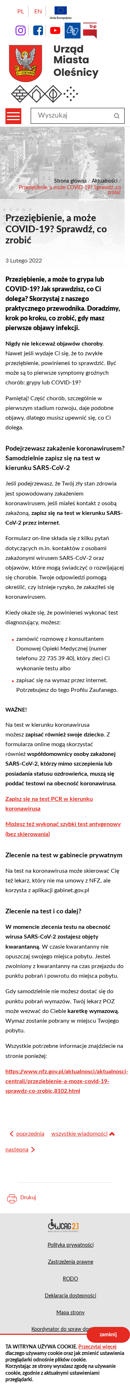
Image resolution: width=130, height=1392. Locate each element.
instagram (21, 30)
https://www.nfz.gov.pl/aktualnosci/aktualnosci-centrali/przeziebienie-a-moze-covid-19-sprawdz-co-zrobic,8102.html (66, 1081)
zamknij (108, 1334)
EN (38, 11)
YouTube (55, 30)
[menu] (13, 116)
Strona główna (70, 181)
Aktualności (104, 181)
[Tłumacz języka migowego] (73, 30)
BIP (90, 30)
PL (20, 11)
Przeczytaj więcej (97, 1347)
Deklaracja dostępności (65, 1225)
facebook (38, 30)
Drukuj (28, 1197)
